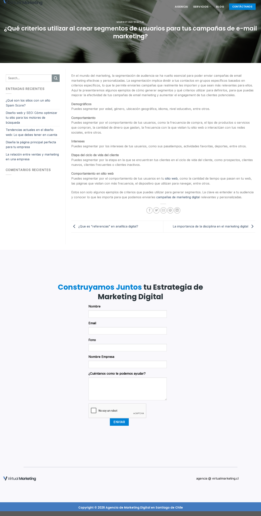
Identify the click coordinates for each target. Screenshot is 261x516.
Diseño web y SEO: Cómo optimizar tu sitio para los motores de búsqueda (31, 117)
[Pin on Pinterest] (170, 210)
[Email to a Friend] (163, 210)
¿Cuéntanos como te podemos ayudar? (117, 373)
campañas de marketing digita (177, 197)
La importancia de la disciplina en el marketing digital (211, 226)
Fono (92, 340)
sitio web (171, 178)
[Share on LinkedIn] (177, 210)
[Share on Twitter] (156, 210)
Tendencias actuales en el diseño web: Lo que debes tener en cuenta (31, 132)
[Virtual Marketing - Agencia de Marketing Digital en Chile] (28, 3)
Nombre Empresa (101, 357)
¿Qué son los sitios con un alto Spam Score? (28, 102)
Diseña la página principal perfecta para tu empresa (31, 144)
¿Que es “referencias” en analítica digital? (107, 226)
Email (92, 323)
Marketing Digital (130, 22)
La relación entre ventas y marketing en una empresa (32, 156)
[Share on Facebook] (149, 210)
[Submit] (55, 78)
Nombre (94, 306)
